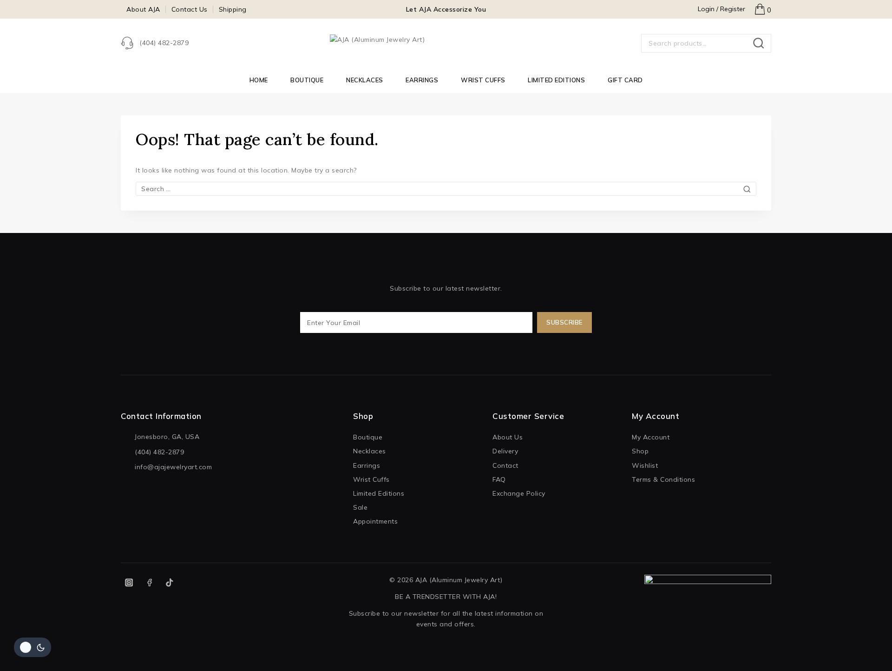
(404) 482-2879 (159, 452)
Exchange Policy (518, 493)
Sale (360, 507)
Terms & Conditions (663, 479)
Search (761, 43)
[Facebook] (149, 583)
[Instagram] (129, 583)
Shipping (233, 9)
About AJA (143, 9)
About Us (507, 437)
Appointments (375, 521)
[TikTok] (170, 583)
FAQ (499, 479)
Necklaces (364, 80)
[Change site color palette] (32, 647)
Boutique (306, 80)
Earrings (422, 80)
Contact (505, 465)
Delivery (505, 451)
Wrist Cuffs (483, 80)
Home (258, 80)
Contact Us (189, 9)
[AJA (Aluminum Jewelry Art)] (446, 43)
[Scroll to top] (868, 652)
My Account (650, 437)
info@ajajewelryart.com (173, 467)
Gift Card (625, 80)
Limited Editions (556, 80)
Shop (640, 451)
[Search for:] (446, 189)
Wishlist (645, 465)
